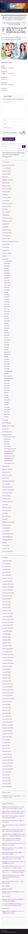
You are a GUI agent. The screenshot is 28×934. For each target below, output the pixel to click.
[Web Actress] (5, 525)
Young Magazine (8, 463)
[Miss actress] (5, 472)
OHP (5, 361)
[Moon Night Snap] (6, 481)
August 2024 (5, 631)
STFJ (5, 395)
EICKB (5, 297)
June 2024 (4, 637)
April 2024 (4, 642)
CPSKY (5, 285)
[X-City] (4, 531)
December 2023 (6, 654)
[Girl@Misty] (5, 229)
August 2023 (5, 666)
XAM (5, 416)
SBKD (5, 380)
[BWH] (4, 194)
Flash (5, 444)
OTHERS (6, 371)
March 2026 (5, 575)
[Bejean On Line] (6, 180)
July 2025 (4, 598)
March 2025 (5, 610)
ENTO (5, 309)
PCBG (5, 373)
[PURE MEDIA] (5, 492)
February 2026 (5, 578)
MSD (5, 357)
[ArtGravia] (5, 174)
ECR (5, 292)
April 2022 (4, 713)
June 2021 (4, 742)
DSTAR (5, 289)
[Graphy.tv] (5, 238)
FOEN (5, 318)
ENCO (5, 304)
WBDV (5, 414)
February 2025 (5, 613)
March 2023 (5, 681)
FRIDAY (6, 446)
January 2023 (5, 686)
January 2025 (5, 616)
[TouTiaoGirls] (5, 510)
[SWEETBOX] (5, 507)
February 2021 (5, 754)
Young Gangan (7, 458)
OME (5, 364)
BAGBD (6, 263)
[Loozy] (4, 428)
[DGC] (3, 209)
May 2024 (4, 640)
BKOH (5, 270)
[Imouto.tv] (5, 253)
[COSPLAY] (5, 203)
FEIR (5, 316)
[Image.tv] (4, 250)
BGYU (5, 268)
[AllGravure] (5, 171)
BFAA (5, 266)
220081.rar (4, 79)
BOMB (5, 273)
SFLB (5, 388)
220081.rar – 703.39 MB (7, 73)
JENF (5, 330)
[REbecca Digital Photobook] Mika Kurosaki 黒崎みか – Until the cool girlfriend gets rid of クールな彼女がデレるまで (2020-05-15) (14, 18)
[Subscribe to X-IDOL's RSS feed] (2, 1)
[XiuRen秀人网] (6, 539)
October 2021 (5, 730)
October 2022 (5, 695)
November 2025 (6, 587)
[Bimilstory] (5, 185)
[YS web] (4, 545)
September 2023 (6, 663)
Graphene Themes (12, 932)
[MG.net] (4, 466)
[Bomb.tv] (4, 191)
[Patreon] (4, 484)
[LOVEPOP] (5, 431)
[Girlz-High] (5, 232)
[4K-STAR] (5, 168)
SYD (5, 397)
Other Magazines (8, 448)
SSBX (5, 392)
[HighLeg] (4, 244)
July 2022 (4, 704)
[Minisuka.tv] (5, 469)
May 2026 (4, 569)
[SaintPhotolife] (6, 501)
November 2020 (6, 763)
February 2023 (5, 684)
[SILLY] (4, 504)
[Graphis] (4, 235)
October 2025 (5, 590)
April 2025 (4, 607)
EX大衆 (5, 441)
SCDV (5, 385)
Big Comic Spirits (8, 436)
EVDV (5, 311)
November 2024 (6, 622)
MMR (5, 354)
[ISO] (3, 256)
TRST (5, 407)
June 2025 (4, 601)
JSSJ (5, 333)
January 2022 (5, 722)
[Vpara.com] (5, 516)
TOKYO (6, 400)
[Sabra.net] (5, 498)
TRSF (5, 404)
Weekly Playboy (8, 451)
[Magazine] (5, 434)
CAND (5, 282)
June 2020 (4, 777)
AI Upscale (6, 261)
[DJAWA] (4, 215)
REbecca (6, 376)
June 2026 (4, 566)
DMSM (5, 287)
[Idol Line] (4, 247)
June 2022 (4, 707)
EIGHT (5, 301)
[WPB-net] (5, 528)
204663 (10, 889)
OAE (5, 359)
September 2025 (6, 593)
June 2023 (4, 672)
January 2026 (5, 581)
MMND (5, 352)
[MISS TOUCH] (6, 475)
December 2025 (6, 584)
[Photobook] (5, 487)
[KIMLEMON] (5, 423)
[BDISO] (4, 177)
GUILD (5, 321)
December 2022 (6, 689)
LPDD (9, 34)
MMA (5, 349)
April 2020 (4, 783)
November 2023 (6, 657)
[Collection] (5, 197)
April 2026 (4, 572)
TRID (5, 402)
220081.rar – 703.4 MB (7, 68)
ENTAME (6, 439)
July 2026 (4, 563)
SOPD (5, 390)
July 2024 (4, 634)
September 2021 (6, 733)
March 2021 (5, 751)
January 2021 (5, 757)
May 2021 (4, 745)
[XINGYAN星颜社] (6, 536)
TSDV (5, 409)
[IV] (6, 34)
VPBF (5, 412)
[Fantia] (4, 224)
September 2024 (6, 628)
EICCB (5, 294)
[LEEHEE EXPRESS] (7, 426)
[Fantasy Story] (6, 221)
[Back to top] (24, 930)
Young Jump (7, 460)
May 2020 (4, 780)
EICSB (5, 299)
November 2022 (6, 692)
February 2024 (5, 648)
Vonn (3, 34)
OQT (5, 368)
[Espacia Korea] (6, 218)
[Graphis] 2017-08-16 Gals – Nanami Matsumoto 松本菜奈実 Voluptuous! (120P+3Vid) (13, 877)
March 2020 (5, 786)
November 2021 (6, 728)
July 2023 (4, 669)
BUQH (5, 280)
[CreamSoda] (5, 206)
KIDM (5, 335)
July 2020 (4, 774)
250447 (7, 886)
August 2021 (5, 736)
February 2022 (5, 719)
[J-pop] (4, 420)
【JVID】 (4, 548)
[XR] (3, 542)
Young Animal (7, 453)
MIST (5, 347)
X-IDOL (3, 11)
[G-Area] (4, 226)
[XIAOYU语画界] (6, 533)
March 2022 (5, 716)
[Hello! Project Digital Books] (9, 241)
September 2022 (6, 698)
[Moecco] (4, 478)
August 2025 (5, 595)
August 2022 (5, 701)
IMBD (5, 328)
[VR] (3, 519)
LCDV (5, 340)
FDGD (5, 313)
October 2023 (5, 660)
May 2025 (4, 604)
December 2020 (6, 760)
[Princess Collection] (7, 489)
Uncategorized (5, 551)
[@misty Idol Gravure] (7, 165)
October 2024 (5, 625)
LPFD (5, 345)
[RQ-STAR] (5, 495)
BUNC (5, 278)
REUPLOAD (7, 378)
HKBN (5, 323)
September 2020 (6, 769)
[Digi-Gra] (4, 212)
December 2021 (6, 725)
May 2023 (4, 675)
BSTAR (5, 275)
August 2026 (5, 560)
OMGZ (5, 366)
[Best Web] (5, 182)
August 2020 (5, 772)
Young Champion (8, 455)
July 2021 (4, 739)
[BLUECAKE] (5, 188)
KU (4, 337)
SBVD (5, 383)
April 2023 (4, 678)
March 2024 (5, 645)
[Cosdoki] (4, 200)
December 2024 (6, 619)
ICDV (5, 325)
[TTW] (4, 513)
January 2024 (5, 651)
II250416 (8, 896)
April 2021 (4, 748)
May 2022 (4, 710)
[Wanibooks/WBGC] (7, 522)
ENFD (5, 306)
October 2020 (5, 766)
